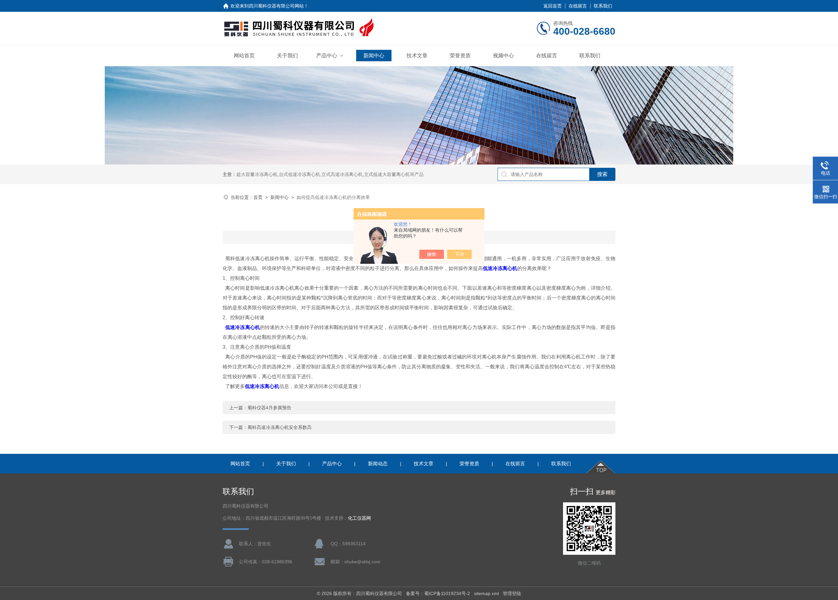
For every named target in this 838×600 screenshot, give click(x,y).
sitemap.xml (486, 593)
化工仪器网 (359, 518)
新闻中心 (373, 55)
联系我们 (603, 6)
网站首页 (244, 55)
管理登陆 (512, 593)
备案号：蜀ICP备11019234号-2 (438, 593)
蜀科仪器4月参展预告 (269, 407)
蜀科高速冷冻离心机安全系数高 (279, 427)
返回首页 (552, 6)
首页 (258, 197)
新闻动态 (378, 463)
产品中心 (326, 55)
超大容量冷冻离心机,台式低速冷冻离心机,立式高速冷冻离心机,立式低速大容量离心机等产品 (330, 174)
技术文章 (417, 55)
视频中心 (503, 55)
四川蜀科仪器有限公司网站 (276, 6)
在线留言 (578, 6)
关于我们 (287, 55)
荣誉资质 (460, 55)
